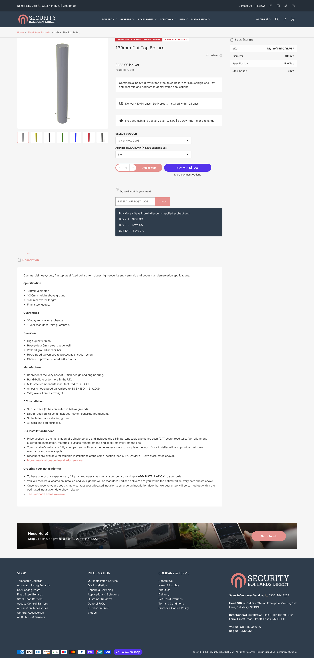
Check (162, 201)
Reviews (260, 5)
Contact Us (245, 5)
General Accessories (30, 612)
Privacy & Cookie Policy (173, 608)
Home (20, 32)
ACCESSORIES (145, 19)
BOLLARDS (108, 19)
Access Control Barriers (32, 603)
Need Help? (38, 533)
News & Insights (168, 585)
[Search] (277, 19)
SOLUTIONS (166, 19)
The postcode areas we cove (46, 494)
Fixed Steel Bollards (39, 32)
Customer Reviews (100, 599)
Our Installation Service (103, 581)
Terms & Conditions (171, 603)
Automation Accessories (32, 608)
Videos (92, 612)
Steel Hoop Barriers (30, 599)
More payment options (187, 174)
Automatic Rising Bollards (33, 585)
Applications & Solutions (103, 594)
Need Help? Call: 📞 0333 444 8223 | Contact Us (46, 5)
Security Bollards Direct (222, 652)
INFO (182, 19)
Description (30, 260)
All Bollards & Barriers (31, 617)
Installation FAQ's (99, 608)
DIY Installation (97, 585)
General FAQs (96, 603)
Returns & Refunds (170, 599)
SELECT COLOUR (126, 133)
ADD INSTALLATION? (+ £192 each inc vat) (141, 147)
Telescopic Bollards (29, 581)
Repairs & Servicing (100, 590)
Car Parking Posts (28, 590)
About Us (164, 590)
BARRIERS (125, 19)
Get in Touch (269, 536)
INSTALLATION (199, 19)
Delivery (163, 594)
